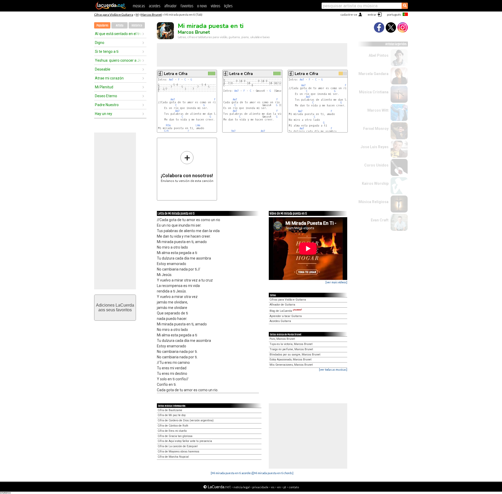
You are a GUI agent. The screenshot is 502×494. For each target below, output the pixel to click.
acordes (154, 6)
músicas (139, 6)
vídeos (215, 6)
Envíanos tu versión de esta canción (187, 166)
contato (294, 487)
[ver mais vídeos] (336, 282)
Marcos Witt (378, 110)
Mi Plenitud (104, 87)
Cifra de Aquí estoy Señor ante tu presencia (185, 441)
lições (228, 6)
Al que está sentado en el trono (118, 34)
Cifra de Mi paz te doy (172, 415)
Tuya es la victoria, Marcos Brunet (291, 344)
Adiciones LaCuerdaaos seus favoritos (115, 307)
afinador (170, 6)
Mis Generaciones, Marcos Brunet (291, 364)
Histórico (137, 25)
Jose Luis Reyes (375, 147)
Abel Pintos (379, 55)
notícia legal (241, 487)
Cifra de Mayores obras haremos (178, 451)
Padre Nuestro (107, 105)
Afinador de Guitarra (282, 304)
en (279, 487)
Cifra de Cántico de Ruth (173, 425)
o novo (202, 6)
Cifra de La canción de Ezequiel (178, 446)
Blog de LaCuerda (286, 311)
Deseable (102, 69)
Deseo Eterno (106, 96)
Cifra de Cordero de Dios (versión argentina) (186, 420)
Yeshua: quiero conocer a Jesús (118, 60)
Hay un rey (103, 114)
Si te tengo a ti (106, 51)
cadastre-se (348, 14)
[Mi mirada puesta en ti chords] (273, 473)
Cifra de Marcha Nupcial (173, 456)
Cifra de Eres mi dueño (172, 431)
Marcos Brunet (151, 14)
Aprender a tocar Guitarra (286, 316)
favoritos (186, 6)
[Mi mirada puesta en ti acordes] (232, 473)
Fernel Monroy (376, 129)
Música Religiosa (373, 202)
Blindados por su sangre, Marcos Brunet (295, 354)
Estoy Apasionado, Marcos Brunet (290, 359)
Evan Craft (380, 220)
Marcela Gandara (373, 74)
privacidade (260, 487)
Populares (102, 25)
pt (284, 487)
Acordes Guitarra (280, 321)
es (273, 487)
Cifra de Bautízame (170, 410)
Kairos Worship (375, 183)
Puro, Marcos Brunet (282, 339)
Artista (119, 25)
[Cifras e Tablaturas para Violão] (111, 8)
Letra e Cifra (175, 73)
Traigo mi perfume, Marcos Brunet (291, 349)
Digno (99, 43)
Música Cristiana (374, 92)
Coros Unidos (376, 165)
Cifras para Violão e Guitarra (113, 14)
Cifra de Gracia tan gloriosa (175, 436)
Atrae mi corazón (109, 78)
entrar (372, 14)
